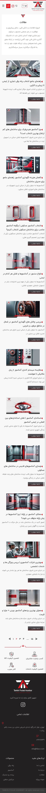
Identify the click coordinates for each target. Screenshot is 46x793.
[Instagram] (13, 6)
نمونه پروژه (40, 779)
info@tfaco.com (38, 749)
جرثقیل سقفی (8, 779)
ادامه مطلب (35, 99)
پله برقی (11, 765)
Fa (23, 6)
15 (32, 639)
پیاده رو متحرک (8, 775)
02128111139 (40, 740)
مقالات (41, 775)
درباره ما (41, 770)
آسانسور (11, 770)
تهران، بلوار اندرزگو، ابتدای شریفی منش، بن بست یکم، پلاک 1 (24, 729)
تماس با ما (40, 765)
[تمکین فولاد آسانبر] (38, 6)
